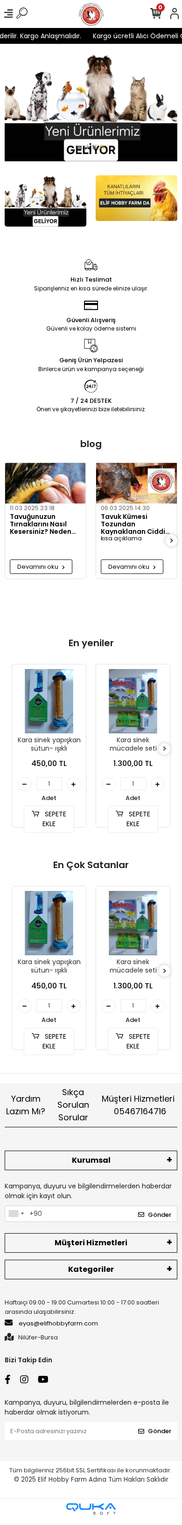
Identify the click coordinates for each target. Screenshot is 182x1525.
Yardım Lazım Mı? (25, 1105)
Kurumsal (91, 1160)
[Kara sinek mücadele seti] (133, 701)
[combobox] (16, 1214)
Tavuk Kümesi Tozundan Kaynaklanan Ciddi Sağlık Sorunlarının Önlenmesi (133, 524)
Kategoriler (91, 1269)
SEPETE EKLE (54, 818)
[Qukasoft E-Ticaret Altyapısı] (91, 1509)
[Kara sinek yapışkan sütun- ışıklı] (49, 701)
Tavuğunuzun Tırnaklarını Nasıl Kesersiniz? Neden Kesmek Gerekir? (40, 524)
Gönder (159, 1214)
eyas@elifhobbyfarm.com (58, 1323)
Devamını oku (38, 566)
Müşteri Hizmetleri (138, 1105)
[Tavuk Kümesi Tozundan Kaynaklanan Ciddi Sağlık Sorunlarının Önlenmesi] (136, 483)
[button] (14, 107)
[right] (172, 541)
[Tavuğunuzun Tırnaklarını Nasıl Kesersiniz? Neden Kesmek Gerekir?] (45, 483)
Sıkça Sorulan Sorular (73, 1104)
